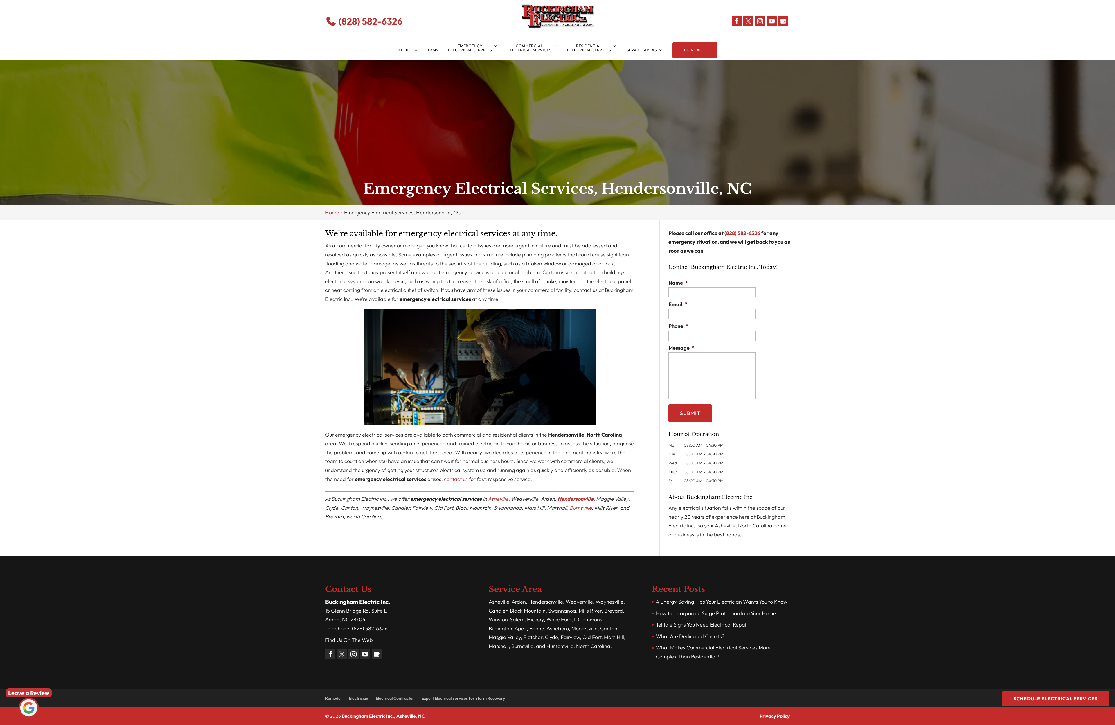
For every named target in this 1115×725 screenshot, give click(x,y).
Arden (519, 601)
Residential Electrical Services (589, 48)
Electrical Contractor (395, 698)
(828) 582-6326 (369, 21)
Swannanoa (562, 610)
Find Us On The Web (349, 640)
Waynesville (609, 601)
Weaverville (579, 601)
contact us (456, 479)
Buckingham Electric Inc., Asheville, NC (383, 716)
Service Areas (642, 50)
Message (681, 347)
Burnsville (581, 508)
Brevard (613, 610)
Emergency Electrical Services (470, 48)
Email (677, 304)
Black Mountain (528, 610)
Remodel (333, 698)
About (405, 50)
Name (678, 282)
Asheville (498, 499)
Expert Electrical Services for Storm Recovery (463, 698)
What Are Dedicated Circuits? (690, 636)
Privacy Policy (775, 716)
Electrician (358, 698)
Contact (695, 50)
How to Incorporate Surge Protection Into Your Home (716, 613)
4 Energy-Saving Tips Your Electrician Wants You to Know (721, 601)
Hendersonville (576, 499)
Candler (498, 610)
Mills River (590, 610)
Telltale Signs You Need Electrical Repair (702, 624)
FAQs (433, 50)
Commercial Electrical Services (529, 48)
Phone (678, 326)
